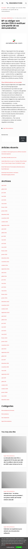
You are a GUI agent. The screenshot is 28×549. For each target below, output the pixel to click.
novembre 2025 (5, 218)
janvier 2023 (4, 341)
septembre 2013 (5, 374)
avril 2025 (3, 243)
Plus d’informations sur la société (11, 82)
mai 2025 (3, 239)
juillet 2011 (3, 381)
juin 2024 (3, 279)
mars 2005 (3, 396)
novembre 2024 (5, 261)
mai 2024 (3, 283)
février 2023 (4, 338)
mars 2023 (3, 334)
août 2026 (3, 185)
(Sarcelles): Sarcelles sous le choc (8, 157)
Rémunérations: (5, 414)
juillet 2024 (4, 276)
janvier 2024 (4, 298)
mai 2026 (3, 196)
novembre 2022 (5, 345)
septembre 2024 (5, 269)
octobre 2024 (4, 265)
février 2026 (4, 207)
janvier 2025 (4, 254)
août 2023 (3, 316)
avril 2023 (3, 330)
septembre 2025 (5, 225)
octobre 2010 (4, 385)
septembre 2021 (5, 352)
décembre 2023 (5, 301)
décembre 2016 (5, 363)
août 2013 (3, 377)
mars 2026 (3, 203)
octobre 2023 (4, 308)
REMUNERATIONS (15, 3)
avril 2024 (3, 287)
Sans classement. (5, 417)
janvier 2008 (4, 392)
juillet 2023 (4, 319)
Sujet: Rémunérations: (8, 128)
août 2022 (3, 348)
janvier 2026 (4, 210)
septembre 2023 (5, 312)
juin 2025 (3, 236)
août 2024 (3, 272)
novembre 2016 (5, 367)
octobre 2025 (4, 221)
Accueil (3, 7)
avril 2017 (3, 359)
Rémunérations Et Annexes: (7, 410)
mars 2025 (3, 247)
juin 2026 (3, 192)
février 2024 (4, 294)
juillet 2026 (4, 189)
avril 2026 (3, 200)
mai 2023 (3, 327)
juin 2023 (3, 323)
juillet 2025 (4, 232)
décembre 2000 (5, 399)
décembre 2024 (5, 258)
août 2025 (3, 229)
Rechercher (4, 134)
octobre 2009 (4, 388)
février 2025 (4, 250)
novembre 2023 (5, 305)
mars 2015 (3, 370)
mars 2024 (3, 290)
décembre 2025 (5, 214)
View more (8, 545)
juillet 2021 (3, 356)
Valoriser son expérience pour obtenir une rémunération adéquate (13, 531)
